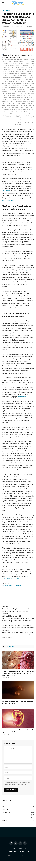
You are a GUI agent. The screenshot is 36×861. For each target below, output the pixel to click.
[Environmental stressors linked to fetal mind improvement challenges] (18, 718)
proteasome (6, 191)
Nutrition (4, 820)
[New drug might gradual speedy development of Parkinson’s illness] (18, 690)
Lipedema (5, 809)
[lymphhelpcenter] (18, 3)
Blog (3, 806)
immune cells (22, 397)
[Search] (33, 3)
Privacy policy (11, 851)
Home (9, 848)
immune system (7, 534)
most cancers (7, 160)
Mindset (4, 815)
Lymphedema (6, 10)
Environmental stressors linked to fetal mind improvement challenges (17, 731)
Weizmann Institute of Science (12, 586)
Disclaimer (23, 848)
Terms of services (24, 851)
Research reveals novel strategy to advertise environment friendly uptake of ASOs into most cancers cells (18, 673)
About (15, 848)
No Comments (19, 26)
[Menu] (3, 3)
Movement (5, 818)
